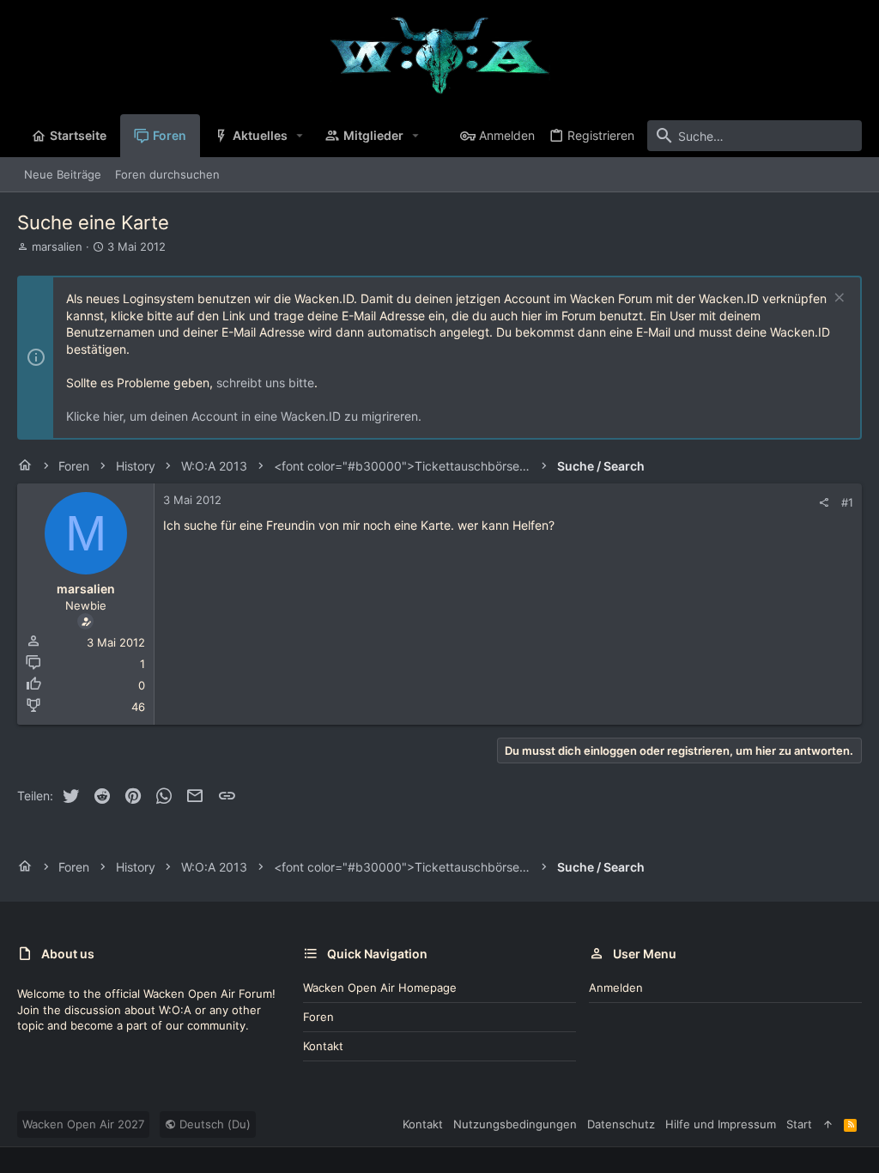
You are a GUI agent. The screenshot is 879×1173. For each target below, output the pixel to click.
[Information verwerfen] (837, 299)
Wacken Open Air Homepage (380, 987)
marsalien (57, 246)
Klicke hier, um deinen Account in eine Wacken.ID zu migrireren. (243, 416)
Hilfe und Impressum (720, 1124)
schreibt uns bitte (265, 382)
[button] (300, 135)
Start (799, 1124)
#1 (847, 502)
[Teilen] (823, 503)
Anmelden (616, 987)
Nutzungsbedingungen (515, 1124)
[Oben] (828, 1124)
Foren (318, 1017)
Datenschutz (621, 1124)
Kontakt (323, 1046)
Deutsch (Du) (213, 1124)
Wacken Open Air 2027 (83, 1124)
